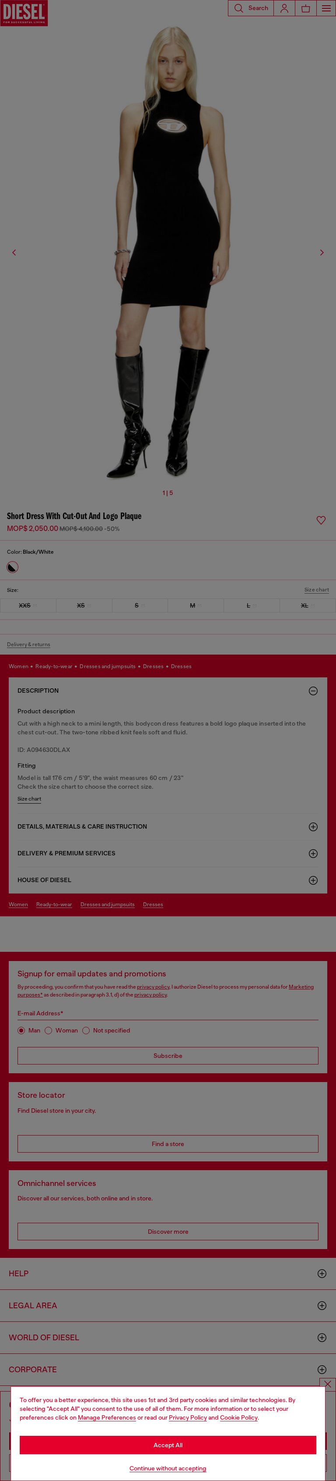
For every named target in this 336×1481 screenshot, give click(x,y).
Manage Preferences (107, 1417)
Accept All (168, 1445)
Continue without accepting (168, 1468)
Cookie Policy (239, 1417)
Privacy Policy (188, 1417)
